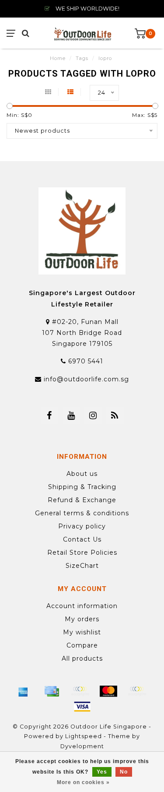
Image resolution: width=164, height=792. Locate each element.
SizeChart (82, 566)
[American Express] (23, 691)
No (124, 772)
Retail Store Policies (82, 552)
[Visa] (82, 706)
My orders (82, 619)
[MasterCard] (108, 691)
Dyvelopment (82, 746)
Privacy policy (82, 526)
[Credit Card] (52, 691)
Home (58, 58)
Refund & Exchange (82, 500)
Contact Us (82, 539)
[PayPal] (137, 691)
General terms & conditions (82, 513)
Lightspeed (83, 736)
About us (82, 474)
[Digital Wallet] (80, 691)
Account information (82, 606)
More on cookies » (83, 782)
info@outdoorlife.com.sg (86, 379)
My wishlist (82, 632)
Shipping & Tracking (82, 487)
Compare (82, 645)
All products (82, 658)
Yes (102, 772)
